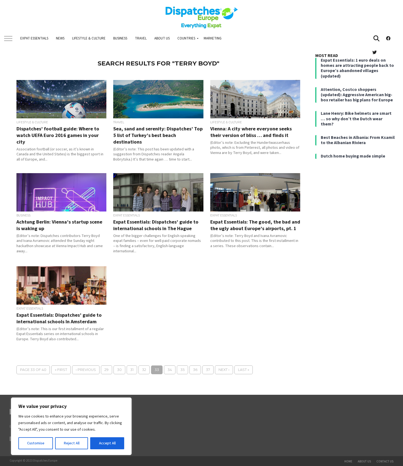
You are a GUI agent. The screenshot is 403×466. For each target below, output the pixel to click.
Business (120, 38)
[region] (71, 426)
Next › (223, 370)
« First (61, 370)
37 (208, 370)
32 (144, 370)
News (60, 38)
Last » (243, 370)
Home (348, 461)
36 (195, 370)
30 (119, 370)
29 (106, 370)
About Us (162, 38)
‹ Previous (86, 370)
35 (182, 370)
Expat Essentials (34, 38)
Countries (186, 38)
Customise (35, 443)
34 (170, 370)
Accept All (107, 443)
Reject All (72, 443)
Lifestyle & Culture (89, 38)
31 (132, 370)
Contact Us (384, 461)
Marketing (213, 38)
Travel (141, 38)
